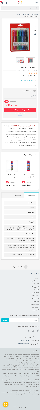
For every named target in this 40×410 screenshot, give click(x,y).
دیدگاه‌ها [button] (18, 195)
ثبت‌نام (5, 320)
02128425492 (25, 340)
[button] (3, 3)
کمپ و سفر (35, 301)
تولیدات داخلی (35, 304)
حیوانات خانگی (35, 295)
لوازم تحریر (35, 293)
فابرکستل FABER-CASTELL (26, 81)
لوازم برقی (36, 284)
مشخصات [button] (31, 195)
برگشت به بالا (18, 266)
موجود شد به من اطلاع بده (19, 110)
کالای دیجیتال (35, 310)
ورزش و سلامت (34, 298)
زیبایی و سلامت (34, 287)
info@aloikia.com (23, 344)
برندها (37, 278)
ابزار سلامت (35, 290)
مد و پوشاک (35, 307)
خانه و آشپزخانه (34, 281)
